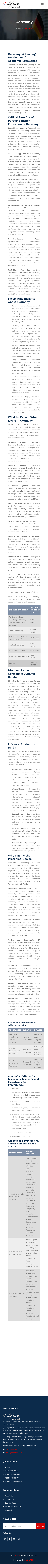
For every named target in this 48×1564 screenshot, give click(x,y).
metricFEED (29, 1560)
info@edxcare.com (14, 1453)
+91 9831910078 (13, 1449)
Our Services (10, 1503)
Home (18, 28)
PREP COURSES (11, 1471)
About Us (9, 1496)
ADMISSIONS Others (13, 1481)
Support (8, 1510)
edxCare (16, 1555)
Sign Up (40, 1526)
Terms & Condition (13, 1506)
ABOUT (8, 1467)
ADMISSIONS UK (12, 1478)
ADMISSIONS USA (12, 1474)
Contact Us (9, 1499)
